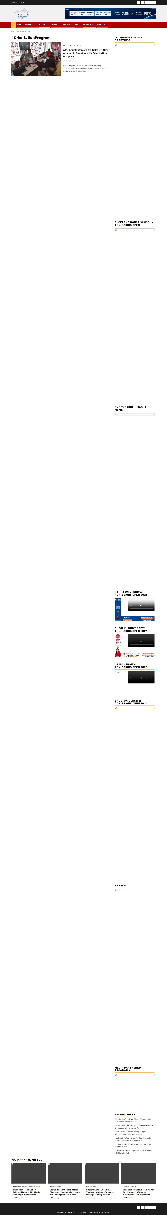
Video (77, 25)
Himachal (29, 25)
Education (66, 46)
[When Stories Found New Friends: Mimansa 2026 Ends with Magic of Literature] (28, 1173)
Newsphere (93, 1212)
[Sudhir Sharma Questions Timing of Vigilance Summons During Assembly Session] (102, 1173)
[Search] (154, 25)
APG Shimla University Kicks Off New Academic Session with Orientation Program (85, 53)
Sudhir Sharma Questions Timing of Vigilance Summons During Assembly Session (100, 1192)
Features (67, 25)
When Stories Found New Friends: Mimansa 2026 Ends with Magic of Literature (26, 1192)
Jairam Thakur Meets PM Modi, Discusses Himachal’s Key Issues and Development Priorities (65, 1192)
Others (54, 25)
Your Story (88, 25)
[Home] (14, 24)
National (43, 25)
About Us (101, 25)
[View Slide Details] (135, 1088)
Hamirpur (126, 1187)
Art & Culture (17, 1187)
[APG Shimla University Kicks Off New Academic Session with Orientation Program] (36, 59)
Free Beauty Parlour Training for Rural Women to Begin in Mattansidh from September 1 (138, 1192)
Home (19, 25)
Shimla (79, 46)
